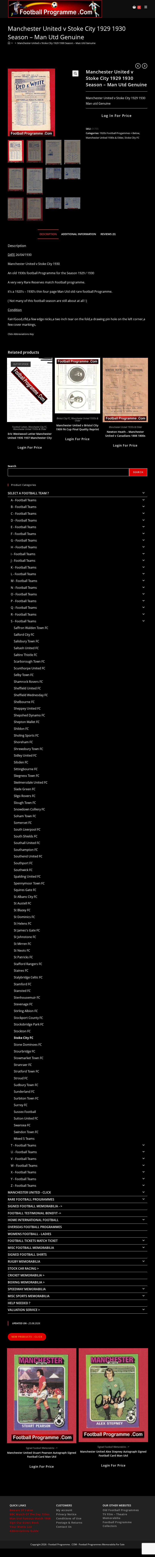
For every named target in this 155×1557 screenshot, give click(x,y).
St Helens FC (22, 923)
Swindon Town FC (26, 1132)
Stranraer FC (23, 1065)
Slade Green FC (24, 789)
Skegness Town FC (26, 776)
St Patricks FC (23, 957)
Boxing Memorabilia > (26, 1282)
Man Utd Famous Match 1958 (30, 1518)
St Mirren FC (22, 944)
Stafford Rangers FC (28, 964)
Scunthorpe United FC (29, 668)
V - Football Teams (23, 1159)
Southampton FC (26, 850)
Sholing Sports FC (26, 735)
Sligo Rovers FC (24, 796)
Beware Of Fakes (21, 1510)
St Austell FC (22, 903)
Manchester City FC (37, 426)
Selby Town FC (24, 675)
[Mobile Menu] (144, 7)
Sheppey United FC (27, 708)
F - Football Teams (23, 534)
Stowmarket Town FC (28, 1058)
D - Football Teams (24, 520)
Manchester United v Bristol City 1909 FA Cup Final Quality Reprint (77, 427)
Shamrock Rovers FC (28, 682)
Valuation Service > (24, 1310)
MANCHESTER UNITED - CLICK (29, 1192)
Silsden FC (21, 762)
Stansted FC (22, 991)
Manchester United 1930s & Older (104, 137)
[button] (75, 73)
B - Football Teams (23, 507)
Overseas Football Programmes (35, 1227)
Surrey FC (20, 1105)
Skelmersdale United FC (30, 782)
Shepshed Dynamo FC (29, 715)
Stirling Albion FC (26, 1011)
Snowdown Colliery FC (29, 809)
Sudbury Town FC (26, 1085)
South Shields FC (25, 836)
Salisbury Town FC (26, 641)
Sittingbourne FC (26, 769)
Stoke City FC (132, 137)
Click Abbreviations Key (21, 334)
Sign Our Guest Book (24, 1522)
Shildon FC (21, 729)
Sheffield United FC (27, 688)
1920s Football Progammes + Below (119, 133)
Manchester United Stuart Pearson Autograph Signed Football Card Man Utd (41, 1454)
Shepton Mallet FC (27, 722)
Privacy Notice (66, 1514)
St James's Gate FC (27, 930)
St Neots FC (22, 950)
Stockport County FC (28, 1018)
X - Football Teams (23, 1172)
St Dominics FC (24, 917)
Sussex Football (25, 1112)
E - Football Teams (23, 527)
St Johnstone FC (25, 937)
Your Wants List (21, 1526)
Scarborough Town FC (29, 661)
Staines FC (21, 970)
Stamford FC (22, 984)
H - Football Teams (24, 547)
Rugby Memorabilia (24, 1261)
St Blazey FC (22, 910)
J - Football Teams (23, 561)
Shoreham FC (23, 742)
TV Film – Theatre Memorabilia (115, 1516)
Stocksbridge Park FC (29, 1024)
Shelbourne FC (24, 702)
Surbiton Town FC (26, 1098)
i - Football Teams (23, 554)
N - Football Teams (24, 588)
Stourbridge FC (24, 1051)
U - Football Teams (24, 1152)
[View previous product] (138, 66)
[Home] (9, 43)
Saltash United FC (26, 648)
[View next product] (144, 66)
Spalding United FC (27, 876)
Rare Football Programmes (31, 1199)
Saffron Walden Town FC (31, 628)
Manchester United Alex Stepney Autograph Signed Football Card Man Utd (113, 1453)
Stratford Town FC (26, 1071)
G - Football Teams (24, 540)
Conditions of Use (68, 1518)
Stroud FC (21, 1078)
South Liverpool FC (27, 829)
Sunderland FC (24, 1091)
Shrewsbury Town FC (28, 749)
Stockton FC (22, 1031)
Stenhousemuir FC (27, 997)
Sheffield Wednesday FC (31, 695)
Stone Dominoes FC (28, 1044)
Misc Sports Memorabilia (29, 1296)
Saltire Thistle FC (25, 655)
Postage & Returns (69, 1522)
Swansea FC (22, 1125)
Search (12, 466)
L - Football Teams (23, 574)
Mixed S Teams (24, 1139)
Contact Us (64, 1526)
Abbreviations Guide (24, 1531)
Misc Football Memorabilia (31, 1248)
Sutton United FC (26, 1118)
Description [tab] (48, 234)
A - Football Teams (23, 500)
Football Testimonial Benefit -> (34, 1213)
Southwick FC (23, 870)
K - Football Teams (23, 567)
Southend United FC (28, 856)
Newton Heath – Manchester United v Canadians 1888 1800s (125, 433)
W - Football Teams (24, 1166)
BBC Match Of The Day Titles (29, 1514)
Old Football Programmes (121, 1510)
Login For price (30, 447)
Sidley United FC (25, 755)
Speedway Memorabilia (27, 1289)
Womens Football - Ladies (29, 1234)
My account (64, 1510)
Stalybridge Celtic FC (28, 977)
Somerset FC (23, 823)
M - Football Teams (24, 581)
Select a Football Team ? (28, 493)
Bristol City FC (63, 418)
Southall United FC (27, 843)
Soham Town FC (25, 816)
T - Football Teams (23, 1145)
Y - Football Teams (23, 1179)
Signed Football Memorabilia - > (35, 1206)
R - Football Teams (23, 614)
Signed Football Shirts (27, 1254)
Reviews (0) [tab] (108, 234)
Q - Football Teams (24, 608)
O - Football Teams (24, 594)
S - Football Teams (23, 621)
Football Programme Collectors (117, 1524)
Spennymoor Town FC (29, 883)
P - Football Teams (23, 601)
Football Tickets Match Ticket (33, 1241)
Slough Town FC (25, 803)
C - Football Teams (23, 514)
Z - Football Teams (23, 1186)
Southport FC (23, 863)
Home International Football (33, 1220)
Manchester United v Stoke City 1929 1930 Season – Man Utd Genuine (56, 43)
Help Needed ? (19, 1303)
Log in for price (117, 115)
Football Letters (19, 426)
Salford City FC (24, 635)
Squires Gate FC (25, 890)
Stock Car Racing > (23, 1268)
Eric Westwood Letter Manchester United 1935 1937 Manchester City (30, 436)
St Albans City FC (25, 897)
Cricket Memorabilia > (26, 1275)
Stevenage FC (23, 1004)
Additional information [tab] (78, 234)
